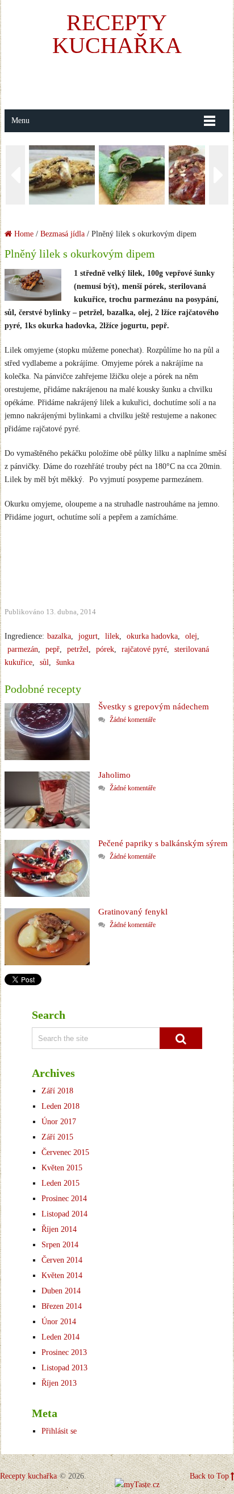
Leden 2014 (60, 1337)
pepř (52, 649)
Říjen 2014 (59, 1229)
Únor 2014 (58, 1321)
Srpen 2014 (59, 1244)
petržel (78, 649)
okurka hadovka (152, 636)
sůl (44, 662)
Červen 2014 (61, 1260)
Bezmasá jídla (62, 234)
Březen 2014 (61, 1306)
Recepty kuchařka (117, 34)
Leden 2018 (60, 1106)
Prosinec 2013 (64, 1352)
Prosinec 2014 (64, 1198)
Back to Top (209, 1476)
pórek (105, 649)
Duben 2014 (61, 1291)
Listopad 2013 (64, 1368)
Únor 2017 (58, 1121)
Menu (20, 120)
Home (23, 234)
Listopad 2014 (64, 1214)
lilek (112, 636)
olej (191, 636)
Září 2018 (57, 1091)
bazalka (59, 636)
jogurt (88, 636)
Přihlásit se (59, 1431)
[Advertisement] (119, 82)
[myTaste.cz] (137, 1484)
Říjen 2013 (59, 1383)
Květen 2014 (61, 1275)
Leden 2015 (60, 1183)
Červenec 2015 (65, 1152)
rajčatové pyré (144, 649)
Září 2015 (57, 1137)
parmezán (22, 649)
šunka (65, 662)
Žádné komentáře (133, 720)
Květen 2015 (61, 1168)
